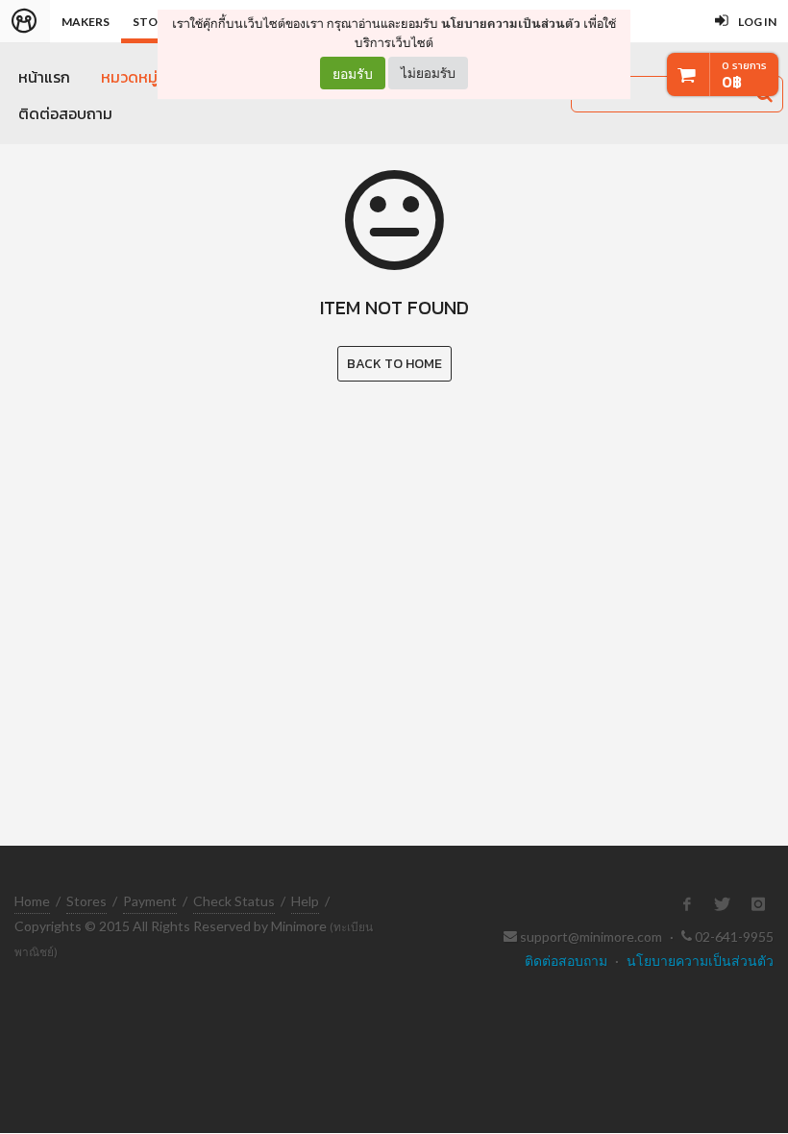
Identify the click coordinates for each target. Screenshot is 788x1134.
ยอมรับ (352, 73)
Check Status (234, 901)
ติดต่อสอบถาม (65, 113)
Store (152, 21)
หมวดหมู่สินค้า (147, 76)
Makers (86, 21)
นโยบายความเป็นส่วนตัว (510, 23)
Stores (86, 901)
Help (305, 901)
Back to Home (394, 364)
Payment (150, 901)
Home (32, 901)
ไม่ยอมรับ (428, 72)
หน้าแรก (44, 76)
